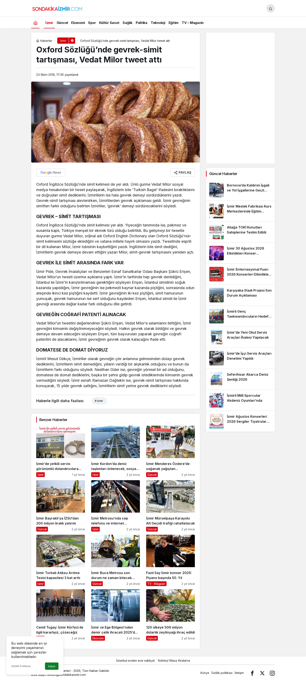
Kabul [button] (51, 666)
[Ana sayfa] (35, 22)
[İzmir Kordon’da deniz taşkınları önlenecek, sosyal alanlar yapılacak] (115, 451)
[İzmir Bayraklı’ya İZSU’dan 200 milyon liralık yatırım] (60, 506)
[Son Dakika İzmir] (57, 8)
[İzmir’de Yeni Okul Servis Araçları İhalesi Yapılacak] (240, 337)
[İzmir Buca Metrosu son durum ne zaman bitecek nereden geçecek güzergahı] (115, 560)
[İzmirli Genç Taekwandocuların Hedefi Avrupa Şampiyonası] (240, 316)
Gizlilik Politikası (21, 666)
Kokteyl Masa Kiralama (174, 660)
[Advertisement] (240, 98)
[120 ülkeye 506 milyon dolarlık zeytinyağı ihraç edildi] (170, 615)
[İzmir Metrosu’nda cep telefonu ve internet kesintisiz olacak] (115, 506)
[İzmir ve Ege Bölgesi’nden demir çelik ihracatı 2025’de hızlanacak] (115, 615)
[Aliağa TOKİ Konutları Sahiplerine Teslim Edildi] (240, 232)
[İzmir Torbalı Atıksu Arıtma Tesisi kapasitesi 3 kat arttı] (60, 560)
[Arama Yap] (270, 8)
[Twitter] (262, 673)
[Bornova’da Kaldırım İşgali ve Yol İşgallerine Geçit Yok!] (240, 190)
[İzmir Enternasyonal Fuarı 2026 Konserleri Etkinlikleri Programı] (240, 274)
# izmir (99, 401)
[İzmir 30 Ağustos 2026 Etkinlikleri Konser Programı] (240, 253)
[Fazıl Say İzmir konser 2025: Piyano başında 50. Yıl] (170, 560)
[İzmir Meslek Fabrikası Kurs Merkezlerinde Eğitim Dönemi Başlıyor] (240, 211)
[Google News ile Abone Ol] (50, 172)
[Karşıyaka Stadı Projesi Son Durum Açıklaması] (240, 295)
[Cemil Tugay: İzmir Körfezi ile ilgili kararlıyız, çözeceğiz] (60, 615)
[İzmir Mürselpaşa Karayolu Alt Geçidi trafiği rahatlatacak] (170, 506)
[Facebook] (252, 673)
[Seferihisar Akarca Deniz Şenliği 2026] (240, 379)
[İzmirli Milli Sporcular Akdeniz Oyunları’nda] (240, 400)
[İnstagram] (272, 673)
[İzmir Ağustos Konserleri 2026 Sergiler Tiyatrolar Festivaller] (240, 421)
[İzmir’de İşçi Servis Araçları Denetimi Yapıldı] (240, 358)
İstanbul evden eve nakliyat (135, 660)
